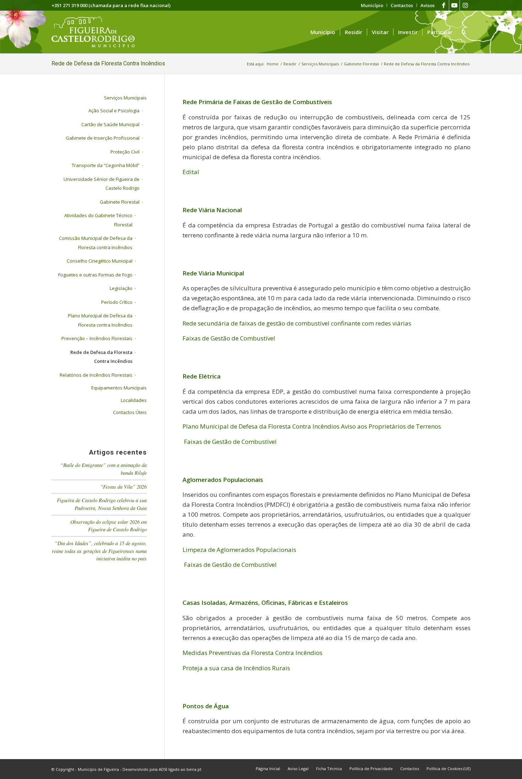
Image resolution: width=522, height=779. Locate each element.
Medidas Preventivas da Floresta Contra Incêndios (252, 653)
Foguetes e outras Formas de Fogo (95, 275)
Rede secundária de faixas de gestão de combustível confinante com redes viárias (297, 323)
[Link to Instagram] (465, 5)
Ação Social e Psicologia (114, 110)
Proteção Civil (125, 152)
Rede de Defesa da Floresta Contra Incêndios (108, 63)
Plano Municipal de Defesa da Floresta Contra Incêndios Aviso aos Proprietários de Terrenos (312, 426)
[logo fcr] (98, 32)
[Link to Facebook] (444, 5)
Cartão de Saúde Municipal (110, 124)
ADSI (163, 769)
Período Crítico (116, 302)
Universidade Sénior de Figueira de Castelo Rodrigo (102, 184)
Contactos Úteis (130, 412)
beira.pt (193, 769)
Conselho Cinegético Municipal (99, 261)
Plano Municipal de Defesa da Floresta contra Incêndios (100, 320)
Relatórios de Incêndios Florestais (96, 375)
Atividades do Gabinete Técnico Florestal (98, 220)
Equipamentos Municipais (119, 388)
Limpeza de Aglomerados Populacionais (239, 550)
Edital (191, 172)
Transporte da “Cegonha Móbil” (106, 165)
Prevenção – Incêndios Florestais (96, 338)
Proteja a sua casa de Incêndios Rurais (237, 668)
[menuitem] (372, 5)
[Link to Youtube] (454, 5)
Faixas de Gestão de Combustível (229, 338)
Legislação (121, 288)
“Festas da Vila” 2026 (123, 486)
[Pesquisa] (464, 32)
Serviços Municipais (125, 98)
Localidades (134, 400)
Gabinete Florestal (120, 202)
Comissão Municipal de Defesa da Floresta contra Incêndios (95, 243)
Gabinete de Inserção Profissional (103, 138)
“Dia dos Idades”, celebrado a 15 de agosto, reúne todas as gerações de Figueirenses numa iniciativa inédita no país (99, 551)
